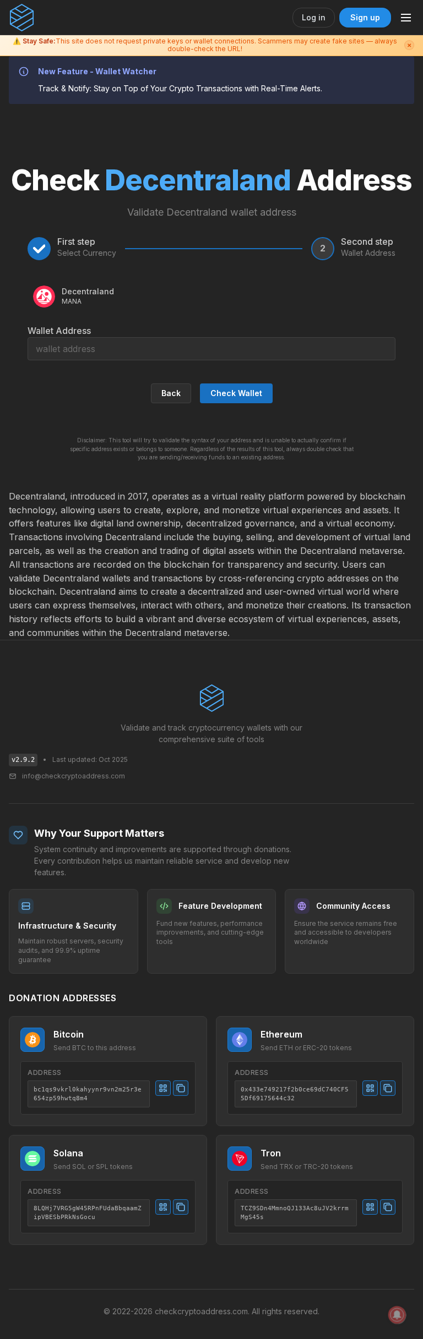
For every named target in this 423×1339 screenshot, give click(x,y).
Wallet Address (59, 330)
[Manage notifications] (397, 1315)
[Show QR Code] (163, 1088)
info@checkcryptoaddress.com (73, 776)
